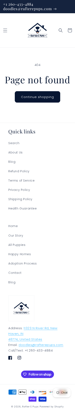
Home (13, 226)
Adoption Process (22, 263)
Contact (14, 273)
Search (14, 143)
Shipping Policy (20, 199)
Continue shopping (37, 97)
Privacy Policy (19, 190)
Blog (11, 162)
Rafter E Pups (30, 406)
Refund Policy (19, 171)
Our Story (15, 235)
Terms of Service (21, 180)
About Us (15, 152)
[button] (5, 30)
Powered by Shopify (52, 406)
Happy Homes (19, 254)
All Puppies (17, 245)
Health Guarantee (22, 208)
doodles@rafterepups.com (41, 345)
